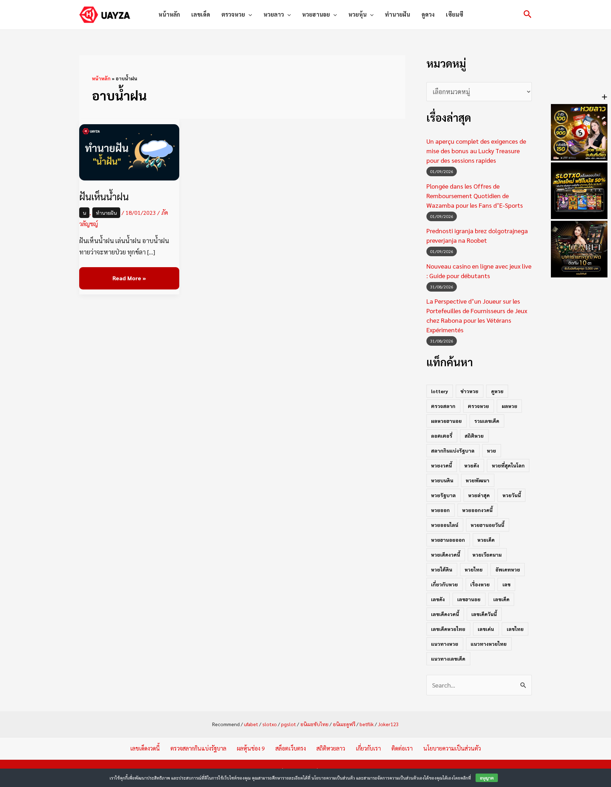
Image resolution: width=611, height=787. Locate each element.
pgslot (288, 724)
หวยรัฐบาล (443, 495)
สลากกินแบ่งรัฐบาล (453, 450)
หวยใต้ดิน (441, 569)
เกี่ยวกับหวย (444, 584)
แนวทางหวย (444, 643)
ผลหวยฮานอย (446, 421)
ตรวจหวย (233, 14)
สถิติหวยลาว (330, 748)
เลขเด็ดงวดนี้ (445, 614)
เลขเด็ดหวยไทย (448, 629)
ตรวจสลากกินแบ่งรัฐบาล (198, 748)
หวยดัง (471, 465)
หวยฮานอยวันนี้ (487, 525)
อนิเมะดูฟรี (344, 724)
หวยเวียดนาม (487, 554)
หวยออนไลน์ (444, 525)
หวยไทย (474, 569)
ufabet (251, 724)
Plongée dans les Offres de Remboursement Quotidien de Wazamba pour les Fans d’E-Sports (474, 195)
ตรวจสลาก (443, 406)
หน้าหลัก (169, 14)
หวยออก (440, 510)
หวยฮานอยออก (448, 539)
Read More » (129, 274)
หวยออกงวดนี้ (477, 510)
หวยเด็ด (486, 539)
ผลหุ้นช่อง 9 (251, 748)
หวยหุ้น (357, 14)
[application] (248, 14)
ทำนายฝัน (397, 14)
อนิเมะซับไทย (314, 724)
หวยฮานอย (316, 14)
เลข (506, 584)
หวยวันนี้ (511, 495)
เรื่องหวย (480, 584)
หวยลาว (273, 14)
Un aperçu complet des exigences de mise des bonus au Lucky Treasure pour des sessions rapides (476, 150)
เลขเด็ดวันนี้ (484, 614)
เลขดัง (438, 599)
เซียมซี (454, 14)
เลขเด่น (486, 629)
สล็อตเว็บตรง (290, 748)
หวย (491, 450)
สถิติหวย (474, 435)
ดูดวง (428, 14)
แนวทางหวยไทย (489, 643)
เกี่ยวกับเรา (368, 748)
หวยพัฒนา (477, 480)
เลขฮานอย (469, 599)
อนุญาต (487, 778)
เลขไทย (515, 629)
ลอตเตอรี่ (441, 435)
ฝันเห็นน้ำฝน (104, 196)
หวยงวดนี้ (441, 465)
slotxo (269, 724)
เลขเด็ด (200, 14)
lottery (439, 391)
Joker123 (388, 724)
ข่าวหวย (469, 391)
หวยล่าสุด (479, 495)
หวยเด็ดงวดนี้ (445, 554)
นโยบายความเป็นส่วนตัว (452, 748)
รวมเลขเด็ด (486, 421)
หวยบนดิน (442, 480)
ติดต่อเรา (402, 748)
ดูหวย (497, 391)
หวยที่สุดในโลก (508, 465)
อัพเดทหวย (507, 569)
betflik (367, 724)
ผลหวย (509, 406)
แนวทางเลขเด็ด (448, 658)
